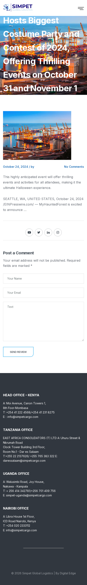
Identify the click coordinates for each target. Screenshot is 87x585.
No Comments (74, 166)
